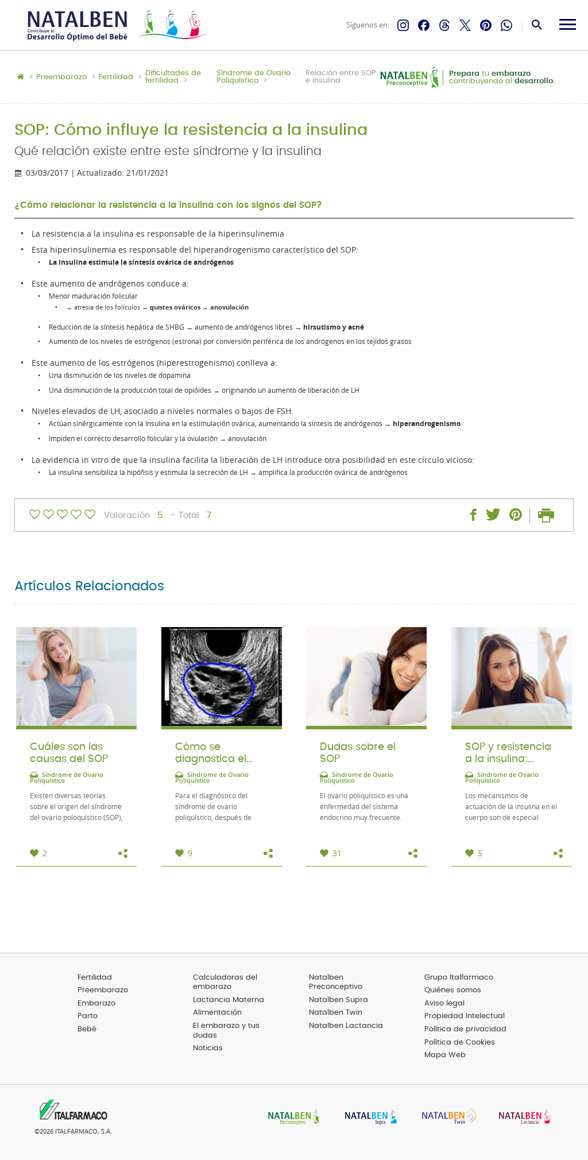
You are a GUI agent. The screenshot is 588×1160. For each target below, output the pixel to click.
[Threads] (444, 25)
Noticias (208, 1048)
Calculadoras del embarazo (225, 982)
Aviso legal (444, 1003)
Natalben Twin (335, 1012)
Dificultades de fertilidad (173, 77)
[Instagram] (403, 25)
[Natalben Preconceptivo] (291, 1118)
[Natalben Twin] (445, 1118)
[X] (465, 25)
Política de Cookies (459, 1042)
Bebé (87, 1029)
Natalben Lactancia (346, 1026)
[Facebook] (424, 25)
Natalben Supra (338, 1000)
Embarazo (96, 1003)
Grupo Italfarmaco (458, 977)
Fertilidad (116, 77)
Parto (88, 1016)
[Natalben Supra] (368, 1118)
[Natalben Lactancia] (522, 1118)
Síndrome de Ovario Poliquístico (253, 77)
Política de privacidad (465, 1029)
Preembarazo (61, 77)
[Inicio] (116, 25)
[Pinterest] (486, 25)
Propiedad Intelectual (464, 1016)
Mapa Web (445, 1055)
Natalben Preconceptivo (335, 982)
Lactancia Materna (228, 1000)
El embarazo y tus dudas (226, 1030)
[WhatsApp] (506, 25)
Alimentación (217, 1012)
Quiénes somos (452, 990)
